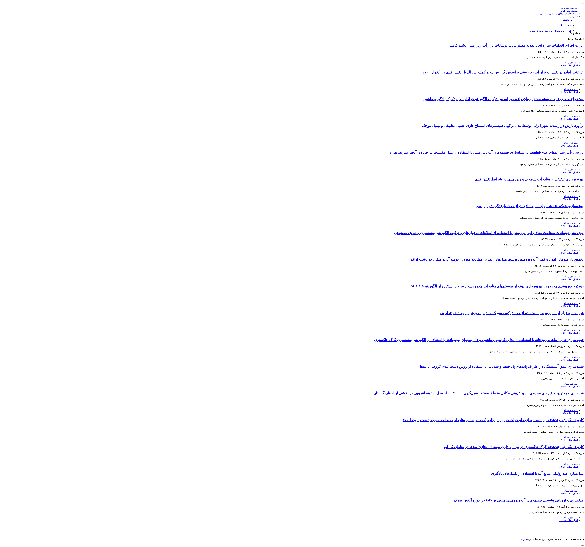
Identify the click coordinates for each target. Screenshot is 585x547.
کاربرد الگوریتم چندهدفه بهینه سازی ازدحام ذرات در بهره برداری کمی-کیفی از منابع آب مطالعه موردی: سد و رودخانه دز (493, 420)
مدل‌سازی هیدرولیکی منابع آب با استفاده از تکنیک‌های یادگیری (537, 473)
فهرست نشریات (569, 8)
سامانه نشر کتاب (569, 10)
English (573, 33)
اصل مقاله (568, 65)
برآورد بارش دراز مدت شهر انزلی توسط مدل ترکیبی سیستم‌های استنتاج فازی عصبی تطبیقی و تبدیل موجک (503, 126)
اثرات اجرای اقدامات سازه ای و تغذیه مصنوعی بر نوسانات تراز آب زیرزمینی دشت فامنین (516, 45)
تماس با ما (566, 25)
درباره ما (573, 16)
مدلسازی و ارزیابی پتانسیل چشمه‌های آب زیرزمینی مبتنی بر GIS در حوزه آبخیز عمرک (519, 500)
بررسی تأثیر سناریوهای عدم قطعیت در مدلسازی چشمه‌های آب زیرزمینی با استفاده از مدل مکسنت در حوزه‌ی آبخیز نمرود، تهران (486, 152)
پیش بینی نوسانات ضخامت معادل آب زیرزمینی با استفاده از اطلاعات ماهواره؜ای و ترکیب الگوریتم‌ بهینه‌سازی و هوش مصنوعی (489, 233)
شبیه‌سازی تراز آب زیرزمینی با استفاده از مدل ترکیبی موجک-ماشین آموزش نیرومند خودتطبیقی (512, 313)
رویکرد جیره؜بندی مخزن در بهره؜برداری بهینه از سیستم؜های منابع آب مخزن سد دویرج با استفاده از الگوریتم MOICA (497, 286)
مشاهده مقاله (571, 62)
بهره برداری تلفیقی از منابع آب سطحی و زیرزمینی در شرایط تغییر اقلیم (529, 179)
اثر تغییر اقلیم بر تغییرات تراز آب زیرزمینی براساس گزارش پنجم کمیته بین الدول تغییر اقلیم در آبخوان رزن (503, 72)
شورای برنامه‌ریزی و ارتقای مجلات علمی (551, 30)
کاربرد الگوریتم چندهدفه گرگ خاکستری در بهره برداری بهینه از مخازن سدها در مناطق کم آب (514, 447)
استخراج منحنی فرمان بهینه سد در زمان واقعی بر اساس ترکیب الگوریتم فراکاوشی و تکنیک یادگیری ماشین (503, 99)
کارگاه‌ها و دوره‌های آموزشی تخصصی (559, 13)
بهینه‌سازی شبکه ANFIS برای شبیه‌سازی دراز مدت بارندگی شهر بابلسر (530, 206)
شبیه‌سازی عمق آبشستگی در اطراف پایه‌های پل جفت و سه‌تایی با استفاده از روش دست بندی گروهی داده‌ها (502, 366)
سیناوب (525, 539)
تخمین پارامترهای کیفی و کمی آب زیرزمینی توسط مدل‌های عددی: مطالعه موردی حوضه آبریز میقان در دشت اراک (497, 259)
